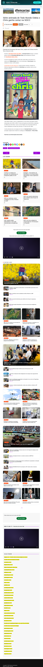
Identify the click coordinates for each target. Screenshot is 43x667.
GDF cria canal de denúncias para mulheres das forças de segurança (31, 198)
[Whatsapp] (13, 145)
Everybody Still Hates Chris (14, 148)
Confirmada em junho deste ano (11, 65)
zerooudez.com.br (7, 659)
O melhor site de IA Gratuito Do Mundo (11, 638)
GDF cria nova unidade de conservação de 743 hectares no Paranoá (31, 222)
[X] (6, 145)
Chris (5, 148)
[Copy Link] (19, 145)
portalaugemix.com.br (8, 656)
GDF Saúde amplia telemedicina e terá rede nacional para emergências (11, 222)
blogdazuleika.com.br (8, 643)
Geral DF (7, 28)
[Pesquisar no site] (41, 6)
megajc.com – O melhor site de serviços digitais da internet (15, 636)
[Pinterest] (11, 145)
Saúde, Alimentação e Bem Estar (10, 646)
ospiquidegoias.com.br (8, 654)
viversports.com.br (7, 641)
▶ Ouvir (15, 24)
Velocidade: (26, 24)
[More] (24, 145)
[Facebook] (4, 145)
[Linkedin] (8, 145)
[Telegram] (17, 145)
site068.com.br (7, 664)
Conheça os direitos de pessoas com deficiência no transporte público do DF (11, 174)
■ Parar (20, 24)
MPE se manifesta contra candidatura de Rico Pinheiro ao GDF (11, 200)
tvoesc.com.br (7, 661)
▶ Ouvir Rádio (21, 232)
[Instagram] (15, 145)
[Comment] (22, 145)
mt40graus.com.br (7, 651)
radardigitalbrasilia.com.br (9, 649)
